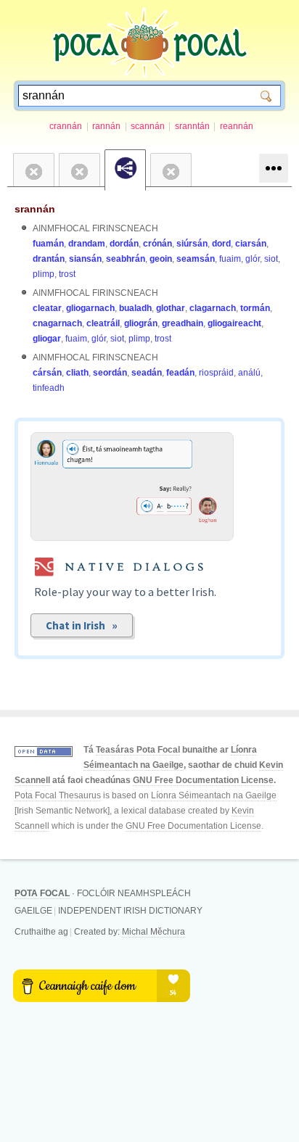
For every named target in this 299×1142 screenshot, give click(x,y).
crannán (65, 126)
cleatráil (103, 323)
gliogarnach (90, 308)
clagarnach (212, 308)
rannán (106, 126)
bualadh (135, 308)
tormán (255, 308)
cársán (47, 373)
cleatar (47, 308)
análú (249, 373)
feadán (180, 373)
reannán (236, 126)
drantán (49, 259)
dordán (124, 244)
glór (252, 259)
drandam (86, 244)
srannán (35, 209)
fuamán (48, 244)
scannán (148, 126)
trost (67, 274)
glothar (170, 308)
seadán (146, 373)
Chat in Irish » (82, 625)
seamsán (195, 259)
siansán (85, 259)
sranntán (192, 126)
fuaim (230, 259)
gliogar (47, 339)
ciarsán (250, 244)
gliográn (140, 323)
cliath (77, 373)
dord (221, 244)
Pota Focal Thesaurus (58, 795)
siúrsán (192, 244)
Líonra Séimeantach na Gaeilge (214, 795)
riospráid (216, 373)
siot (271, 259)
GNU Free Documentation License (203, 780)
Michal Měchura (153, 932)
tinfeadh (49, 388)
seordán (110, 373)
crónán (157, 244)
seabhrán (125, 259)
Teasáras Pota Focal (138, 750)
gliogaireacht (234, 323)
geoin (161, 259)
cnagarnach (57, 323)
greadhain (182, 323)
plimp (43, 274)
